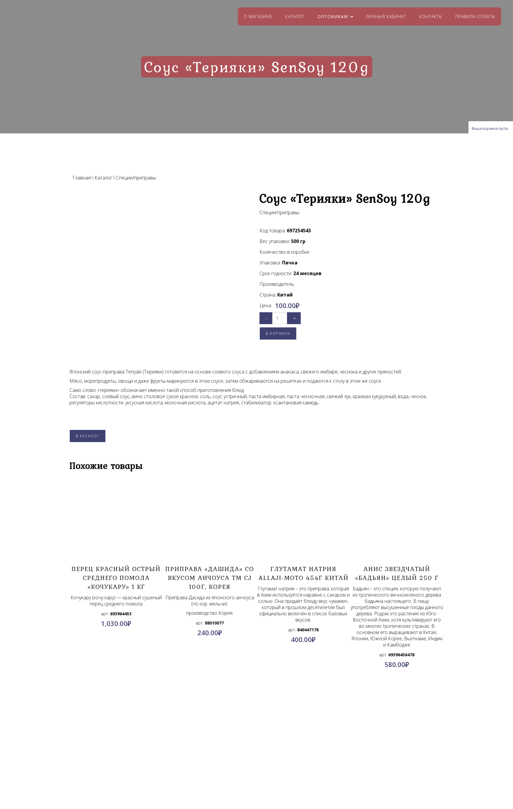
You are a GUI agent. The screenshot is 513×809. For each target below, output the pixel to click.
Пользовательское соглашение (103, 772)
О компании (102, 751)
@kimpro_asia (270, 764)
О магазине (258, 16)
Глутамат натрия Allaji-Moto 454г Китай (303, 573)
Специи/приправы (136, 177)
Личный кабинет (386, 16)
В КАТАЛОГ (87, 436)
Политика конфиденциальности (102, 765)
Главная (81, 177)
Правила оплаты (475, 16)
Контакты (430, 16)
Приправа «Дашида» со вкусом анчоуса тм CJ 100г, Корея (209, 577)
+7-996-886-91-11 (267, 772)
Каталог (295, 16)
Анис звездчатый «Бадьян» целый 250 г (396, 573)
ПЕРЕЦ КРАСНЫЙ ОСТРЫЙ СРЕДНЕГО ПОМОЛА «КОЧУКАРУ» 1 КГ (116, 577)
